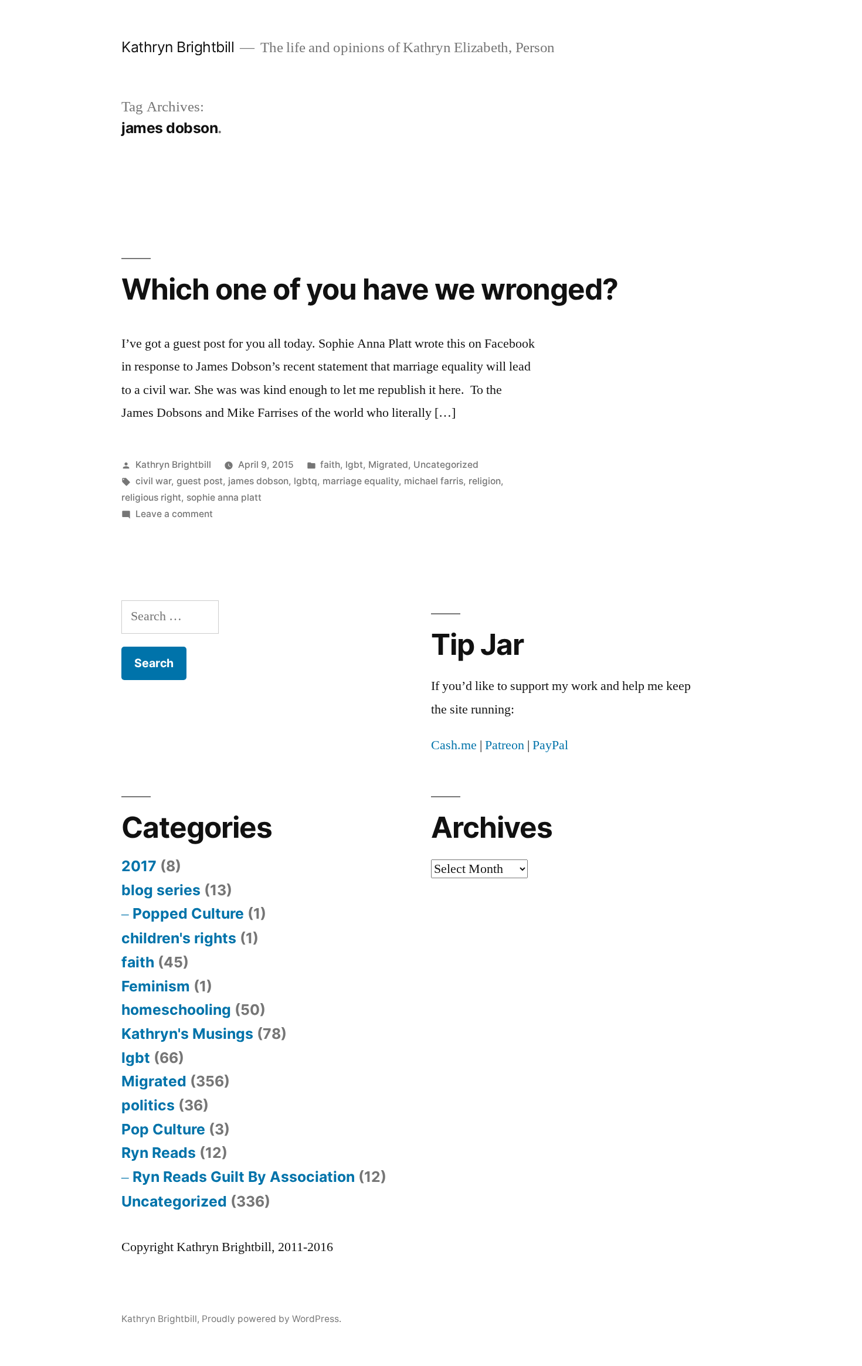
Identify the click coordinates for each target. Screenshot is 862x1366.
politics (148, 1105)
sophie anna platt (224, 497)
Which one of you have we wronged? (369, 289)
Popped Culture (188, 913)
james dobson (258, 481)
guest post (200, 481)
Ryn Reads (158, 1152)
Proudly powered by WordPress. (271, 1318)
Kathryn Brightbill (177, 47)
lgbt (354, 464)
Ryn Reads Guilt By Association (244, 1176)
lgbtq (305, 481)
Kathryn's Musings (187, 1033)
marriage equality (361, 481)
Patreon (504, 745)
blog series (161, 890)
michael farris (433, 481)
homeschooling (176, 1009)
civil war (153, 481)
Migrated (388, 464)
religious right (151, 497)
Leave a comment (174, 513)
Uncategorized (445, 464)
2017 (139, 866)
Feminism (155, 986)
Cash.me (454, 745)
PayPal (550, 745)
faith (330, 464)
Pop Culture (163, 1129)
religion (485, 481)
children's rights (178, 938)
